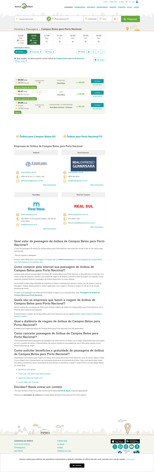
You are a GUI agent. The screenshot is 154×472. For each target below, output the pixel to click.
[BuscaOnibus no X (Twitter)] (115, 446)
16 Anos (121, 2)
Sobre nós (62, 441)
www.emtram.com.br (28, 172)
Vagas (60, 447)
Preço (49, 52)
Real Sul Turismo (20, 316)
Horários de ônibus (23, 441)
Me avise (100, 60)
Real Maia (97, 314)
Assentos (35, 52)
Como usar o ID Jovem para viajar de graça (34, 373)
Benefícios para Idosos (26, 369)
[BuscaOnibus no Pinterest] (120, 446)
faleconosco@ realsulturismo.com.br (81, 223)
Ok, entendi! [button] (77, 465)
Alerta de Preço (22, 444)
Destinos (91, 7)
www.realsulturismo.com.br (78, 214)
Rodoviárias (102, 7)
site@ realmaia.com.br (29, 224)
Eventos (122, 7)
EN (133, 2)
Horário (21, 52)
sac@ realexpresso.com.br (77, 180)
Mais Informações (49, 185)
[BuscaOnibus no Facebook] (137, 446)
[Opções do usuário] (137, 2)
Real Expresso (86, 314)
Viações (112, 7)
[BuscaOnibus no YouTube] (131, 446)
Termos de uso (64, 451)
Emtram (77, 314)
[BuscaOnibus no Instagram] (126, 446)
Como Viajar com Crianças (28, 382)
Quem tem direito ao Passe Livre (30, 378)
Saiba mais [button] (130, 459)
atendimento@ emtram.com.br (32, 180)
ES (130, 2)
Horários (68, 7)
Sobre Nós (113, 2)
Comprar (97, 81)
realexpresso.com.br (75, 172)
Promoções (80, 7)
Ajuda (106, 2)
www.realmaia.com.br (29, 214)
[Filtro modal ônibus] (88, 52)
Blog (129, 7)
